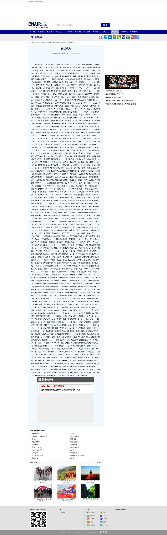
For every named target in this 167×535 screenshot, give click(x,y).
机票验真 (78, 32)
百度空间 (92, 525)
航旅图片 (50, 32)
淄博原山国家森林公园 (39, 436)
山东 (49, 42)
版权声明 (75, 533)
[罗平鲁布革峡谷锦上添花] (90, 497)
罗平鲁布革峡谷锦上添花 (90, 499)
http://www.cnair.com (58, 53)
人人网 (104, 515)
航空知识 (87, 32)
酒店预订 (59, 32)
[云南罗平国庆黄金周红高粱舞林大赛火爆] (66, 497)
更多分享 (104, 525)
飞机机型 (105, 32)
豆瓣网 (104, 522)
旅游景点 (115, 32)
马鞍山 (72, 458)
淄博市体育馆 (74, 453)
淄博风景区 (56, 42)
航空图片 (33, 462)
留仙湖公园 (73, 444)
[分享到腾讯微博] (105, 37)
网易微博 (92, 519)
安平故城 (35, 453)
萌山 (33, 439)
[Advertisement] (57, 5)
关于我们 (62, 533)
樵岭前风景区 (74, 447)
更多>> (99, 462)
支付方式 (81, 533)
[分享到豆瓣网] (128, 37)
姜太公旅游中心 (37, 455)
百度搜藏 (104, 519)
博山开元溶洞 (36, 447)
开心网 (91, 522)
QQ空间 (104, 512)
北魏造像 (35, 458)
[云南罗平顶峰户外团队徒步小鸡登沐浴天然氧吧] (66, 479)
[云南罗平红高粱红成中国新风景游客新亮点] (90, 479)
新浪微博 (92, 512)
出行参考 (96, 32)
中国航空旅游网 (35, 42)
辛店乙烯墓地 (74, 436)
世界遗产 (133, 32)
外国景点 (124, 32)
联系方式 (69, 533)
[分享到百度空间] (119, 37)
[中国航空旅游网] (38, 28)
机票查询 (69, 32)
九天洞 (72, 450)
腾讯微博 (92, 515)
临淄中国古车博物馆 (77, 455)
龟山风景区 (36, 444)
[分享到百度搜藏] (123, 37)
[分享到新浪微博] (101, 37)
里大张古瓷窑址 (37, 450)
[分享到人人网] (110, 37)
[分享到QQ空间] (114, 37)
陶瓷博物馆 (36, 442)
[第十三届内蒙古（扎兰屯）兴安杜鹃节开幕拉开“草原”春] (43, 497)
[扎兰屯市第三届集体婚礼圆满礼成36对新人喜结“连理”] (43, 479)
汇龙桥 (72, 434)
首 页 (32, 32)
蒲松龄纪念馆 (36, 434)
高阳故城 (73, 439)
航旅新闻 (41, 32)
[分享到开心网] (132, 37)
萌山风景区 (73, 442)
